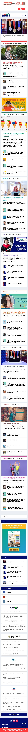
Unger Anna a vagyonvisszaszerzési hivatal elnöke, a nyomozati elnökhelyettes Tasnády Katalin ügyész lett (13, 616)
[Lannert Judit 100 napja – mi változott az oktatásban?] (4, 391)
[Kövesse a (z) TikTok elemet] (24, 9)
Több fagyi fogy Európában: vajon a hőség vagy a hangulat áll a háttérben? (13, 135)
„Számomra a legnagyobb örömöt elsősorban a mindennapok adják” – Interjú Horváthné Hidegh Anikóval (15, 210)
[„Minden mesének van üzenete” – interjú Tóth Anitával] (4, 494)
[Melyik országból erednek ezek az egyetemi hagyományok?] (14, 244)
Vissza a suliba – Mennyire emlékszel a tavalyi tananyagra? (13, 703)
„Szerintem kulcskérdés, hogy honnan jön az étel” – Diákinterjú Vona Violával (15, 166)
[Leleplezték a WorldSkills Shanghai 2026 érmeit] (14, 357)
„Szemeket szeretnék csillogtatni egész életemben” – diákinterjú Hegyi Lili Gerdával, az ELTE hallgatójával (14, 312)
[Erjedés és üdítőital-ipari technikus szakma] (4, 446)
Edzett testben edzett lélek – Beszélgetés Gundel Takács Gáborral (14, 682)
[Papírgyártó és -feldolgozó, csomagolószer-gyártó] (4, 434)
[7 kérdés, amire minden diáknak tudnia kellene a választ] (4, 266)
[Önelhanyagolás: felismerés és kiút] (4, 159)
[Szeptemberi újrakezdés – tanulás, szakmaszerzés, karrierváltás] (4, 217)
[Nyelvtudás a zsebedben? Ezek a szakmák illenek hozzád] (4, 81)
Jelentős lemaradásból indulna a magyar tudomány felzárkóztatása (12, 678)
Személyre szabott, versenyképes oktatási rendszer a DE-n (12, 698)
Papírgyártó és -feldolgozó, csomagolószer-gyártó (13, 434)
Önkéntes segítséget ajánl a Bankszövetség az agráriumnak (13, 630)
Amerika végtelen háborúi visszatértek (11, 641)
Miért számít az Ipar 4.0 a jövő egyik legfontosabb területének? (15, 87)
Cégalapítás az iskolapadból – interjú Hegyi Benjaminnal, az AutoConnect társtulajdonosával (16, 341)
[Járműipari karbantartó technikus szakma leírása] (4, 452)
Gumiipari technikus (12, 440)
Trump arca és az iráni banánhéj (10, 653)
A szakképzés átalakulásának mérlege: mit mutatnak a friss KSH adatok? (15, 398)
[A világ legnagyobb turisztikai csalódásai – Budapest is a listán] (4, 508)
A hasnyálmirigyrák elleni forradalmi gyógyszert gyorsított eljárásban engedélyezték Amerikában (14, 625)
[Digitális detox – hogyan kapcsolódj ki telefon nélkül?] (4, 172)
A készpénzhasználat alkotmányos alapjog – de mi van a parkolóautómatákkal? (14, 621)
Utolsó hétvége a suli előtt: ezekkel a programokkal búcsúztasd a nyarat (14, 478)
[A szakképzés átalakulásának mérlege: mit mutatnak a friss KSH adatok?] (4, 397)
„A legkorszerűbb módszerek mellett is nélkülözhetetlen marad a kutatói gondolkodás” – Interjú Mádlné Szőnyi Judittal (14, 384)
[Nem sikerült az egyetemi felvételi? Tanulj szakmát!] (4, 223)
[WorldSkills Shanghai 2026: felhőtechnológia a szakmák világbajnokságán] (4, 93)
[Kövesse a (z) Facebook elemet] (19, 9)
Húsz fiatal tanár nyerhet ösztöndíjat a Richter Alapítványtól (16, 229)
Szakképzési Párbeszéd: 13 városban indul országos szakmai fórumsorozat (16, 378)
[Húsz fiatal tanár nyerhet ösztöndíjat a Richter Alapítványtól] (4, 228)
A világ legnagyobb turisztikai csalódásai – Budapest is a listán (15, 508)
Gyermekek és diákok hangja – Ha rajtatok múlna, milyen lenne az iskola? (13, 199)
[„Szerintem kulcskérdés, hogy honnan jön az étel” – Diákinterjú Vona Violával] (4, 165)
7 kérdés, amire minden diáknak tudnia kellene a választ (15, 266)
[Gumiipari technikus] (4, 440)
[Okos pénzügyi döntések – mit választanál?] (4, 272)
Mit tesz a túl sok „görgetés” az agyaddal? (12, 706)
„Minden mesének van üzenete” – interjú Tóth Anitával (15, 494)
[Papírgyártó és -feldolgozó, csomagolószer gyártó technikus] (14, 414)
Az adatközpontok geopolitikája (10, 647)
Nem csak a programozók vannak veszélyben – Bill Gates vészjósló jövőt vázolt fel (13, 665)
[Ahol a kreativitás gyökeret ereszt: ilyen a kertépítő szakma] (14, 52)
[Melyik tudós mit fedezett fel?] (4, 284)
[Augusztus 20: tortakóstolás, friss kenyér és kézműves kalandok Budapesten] (4, 487)
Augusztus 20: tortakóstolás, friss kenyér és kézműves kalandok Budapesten (15, 487)
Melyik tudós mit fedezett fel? (14, 283)
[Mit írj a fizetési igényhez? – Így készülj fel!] (4, 322)
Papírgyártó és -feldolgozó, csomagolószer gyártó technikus (12, 424)
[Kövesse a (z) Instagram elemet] (22, 9)
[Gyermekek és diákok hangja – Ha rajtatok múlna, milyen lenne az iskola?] (14, 188)
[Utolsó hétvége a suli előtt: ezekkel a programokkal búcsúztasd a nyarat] (14, 468)
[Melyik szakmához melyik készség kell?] (4, 278)
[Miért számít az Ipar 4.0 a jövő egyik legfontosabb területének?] (4, 87)
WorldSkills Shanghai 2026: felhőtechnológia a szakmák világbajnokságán (14, 94)
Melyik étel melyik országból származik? (12, 709)
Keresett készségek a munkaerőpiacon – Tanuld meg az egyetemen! (14, 669)
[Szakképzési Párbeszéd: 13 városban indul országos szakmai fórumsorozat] (4, 377)
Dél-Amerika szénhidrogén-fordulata (11, 644)
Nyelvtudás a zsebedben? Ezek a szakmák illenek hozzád (15, 81)
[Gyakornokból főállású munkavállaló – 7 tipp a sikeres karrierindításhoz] (4, 334)
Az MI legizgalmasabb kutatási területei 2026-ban (13, 673)
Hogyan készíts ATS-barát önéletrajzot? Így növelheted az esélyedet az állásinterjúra (15, 328)
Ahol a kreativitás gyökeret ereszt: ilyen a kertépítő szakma (13, 63)
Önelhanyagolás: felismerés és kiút (15, 159)
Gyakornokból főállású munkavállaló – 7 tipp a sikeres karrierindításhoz (16, 335)
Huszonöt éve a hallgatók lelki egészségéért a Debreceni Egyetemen (13, 694)
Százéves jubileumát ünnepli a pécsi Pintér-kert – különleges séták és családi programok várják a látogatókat (14, 501)
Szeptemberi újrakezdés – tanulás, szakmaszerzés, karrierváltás (15, 217)
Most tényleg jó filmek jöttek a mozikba (12, 612)
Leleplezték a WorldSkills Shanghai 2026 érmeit (15, 561)
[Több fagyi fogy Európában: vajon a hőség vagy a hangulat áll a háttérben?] (14, 124)
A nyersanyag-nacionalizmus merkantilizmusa (13, 650)
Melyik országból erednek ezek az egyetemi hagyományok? (13, 254)
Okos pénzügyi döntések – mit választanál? (14, 577)
